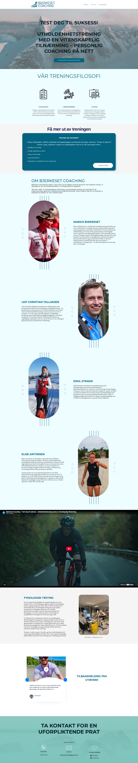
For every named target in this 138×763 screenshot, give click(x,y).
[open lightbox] (46, 669)
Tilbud (85, 4)
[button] (27, 680)
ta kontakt (103, 4)
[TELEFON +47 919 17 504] (43, 747)
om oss (93, 4)
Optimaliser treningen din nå (69, 60)
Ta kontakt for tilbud (103, 165)
